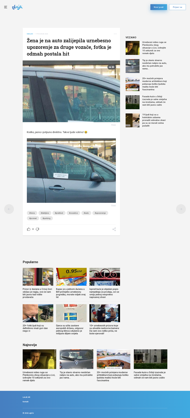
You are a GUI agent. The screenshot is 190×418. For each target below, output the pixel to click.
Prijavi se (177, 7)
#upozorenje (100, 213)
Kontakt (26, 402)
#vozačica (73, 213)
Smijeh (30, 34)
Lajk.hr (31, 413)
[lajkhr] (17, 7)
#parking (46, 218)
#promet (33, 218)
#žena (32, 213)
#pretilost (59, 213)
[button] (115, 34)
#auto (86, 213)
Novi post (159, 7)
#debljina (45, 213)
